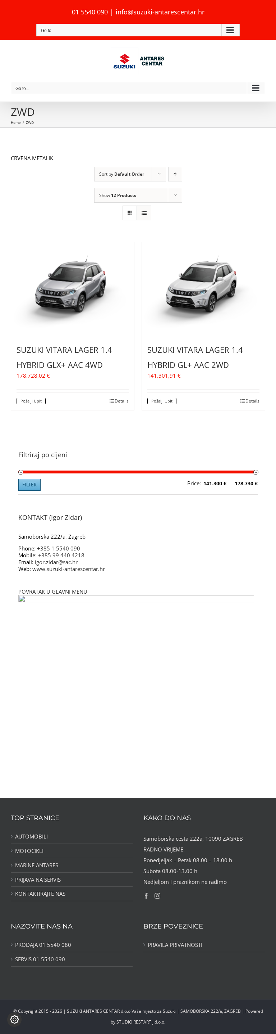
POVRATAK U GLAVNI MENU (52, 591)
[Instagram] (157, 896)
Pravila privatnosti (175, 944)
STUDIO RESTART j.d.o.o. (140, 1022)
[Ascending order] (175, 174)
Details (122, 401)
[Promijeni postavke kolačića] (14, 1019)
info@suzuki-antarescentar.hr (160, 12)
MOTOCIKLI (29, 851)
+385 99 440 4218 (61, 555)
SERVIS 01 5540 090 (40, 959)
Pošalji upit (31, 401)
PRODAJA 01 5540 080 (43, 944)
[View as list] (144, 213)
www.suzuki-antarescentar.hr (68, 568)
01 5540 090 (90, 12)
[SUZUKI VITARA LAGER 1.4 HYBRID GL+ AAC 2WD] (203, 288)
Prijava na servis (38, 879)
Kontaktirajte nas (40, 893)
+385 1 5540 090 (58, 548)
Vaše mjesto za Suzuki (154, 1011)
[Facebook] (146, 896)
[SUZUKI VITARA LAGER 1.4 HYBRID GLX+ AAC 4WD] (72, 288)
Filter (29, 484)
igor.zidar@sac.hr (56, 562)
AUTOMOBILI (31, 836)
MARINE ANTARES (36, 865)
